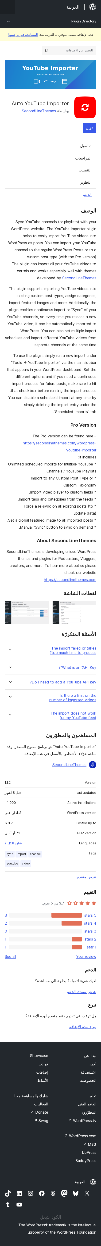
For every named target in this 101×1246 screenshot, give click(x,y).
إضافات (42, 1072)
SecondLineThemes (39, 111)
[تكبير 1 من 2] (90, 607)
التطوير (85, 182)
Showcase (39, 1055)
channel (35, 854)
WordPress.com (80, 1135)
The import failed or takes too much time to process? (73, 650)
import (21, 854)
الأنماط (42, 1080)
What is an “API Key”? (77, 667)
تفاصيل (85, 145)
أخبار (92, 1064)
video (26, 863)
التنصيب (85, 170)
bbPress (89, 1152)
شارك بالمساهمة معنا (31, 1095)
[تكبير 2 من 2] (42, 607)
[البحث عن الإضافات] (46, 50)
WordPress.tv (82, 1120)
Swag (41, 1120)
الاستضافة (88, 1072)
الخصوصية (88, 1080)
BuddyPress (85, 1160)
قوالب (43, 1064)
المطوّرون (88, 1112)
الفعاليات (41, 1104)
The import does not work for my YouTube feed (73, 715)
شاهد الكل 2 (13, 843)
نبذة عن (90, 1055)
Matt (89, 1144)
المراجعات (83, 158)
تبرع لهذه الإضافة (82, 1026)
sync (10, 854)
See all (10, 956)
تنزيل (89, 128)
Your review (86, 956)
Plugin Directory (83, 21)
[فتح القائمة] (7, 7)
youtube (12, 863)
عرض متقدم (86, 877)
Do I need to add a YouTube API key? (63, 682)
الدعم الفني (87, 1104)
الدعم (87, 194)
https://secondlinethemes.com (70, 579)
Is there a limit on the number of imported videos (72, 697)
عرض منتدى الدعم (81, 991)
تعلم (93, 1095)
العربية (80, 1182)
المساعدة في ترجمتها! (23, 34)
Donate (39, 1112)
